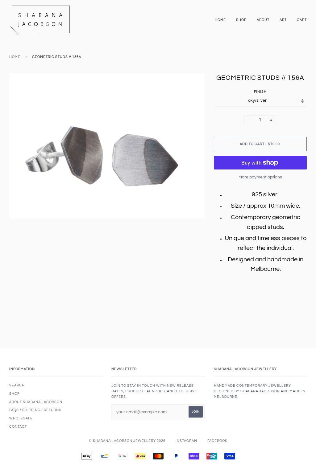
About (263, 20)
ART (283, 20)
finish (260, 91)
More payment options (260, 177)
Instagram (186, 440)
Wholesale (21, 418)
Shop (241, 20)
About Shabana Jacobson (35, 402)
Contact (18, 426)
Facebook (217, 440)
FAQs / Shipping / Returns (35, 410)
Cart (302, 20)
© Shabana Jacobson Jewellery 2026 (127, 440)
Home (220, 20)
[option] (107, 145)
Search (17, 385)
